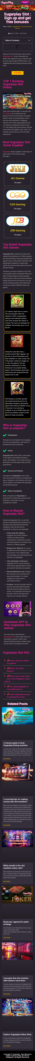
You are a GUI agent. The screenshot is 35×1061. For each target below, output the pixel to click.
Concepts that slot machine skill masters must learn (15, 979)
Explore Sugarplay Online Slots (17, 1034)
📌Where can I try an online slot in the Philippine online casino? (17, 679)
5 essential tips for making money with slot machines (15, 800)
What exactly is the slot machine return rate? (14, 866)
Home (4, 26)
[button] (32, 2)
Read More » (7, 758)
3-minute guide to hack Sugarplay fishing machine (15, 744)
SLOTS (9, 26)
